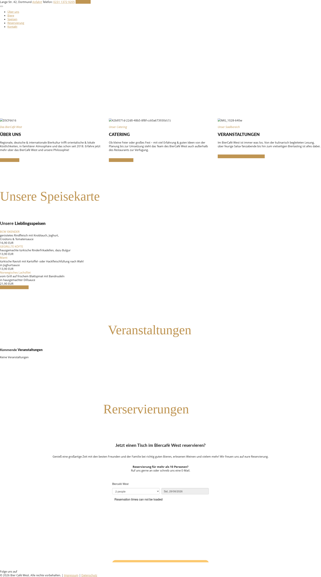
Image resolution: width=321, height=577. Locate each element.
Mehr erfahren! (9, 160)
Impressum (71, 575)
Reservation (83, 2)
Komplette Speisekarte (14, 287)
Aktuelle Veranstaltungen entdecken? (241, 156)
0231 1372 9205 (64, 2)
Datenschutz (89, 575)
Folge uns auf (8, 571)
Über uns (13, 12)
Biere (10, 15)
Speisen (12, 19)
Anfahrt (37, 2)
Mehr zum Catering (121, 160)
